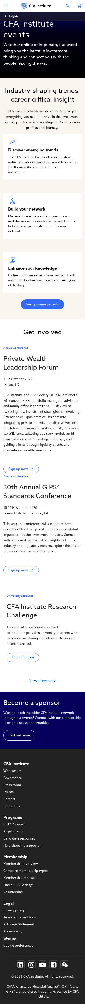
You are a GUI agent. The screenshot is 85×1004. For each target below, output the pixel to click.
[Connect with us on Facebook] (53, 964)
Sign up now (18, 469)
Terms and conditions (19, 917)
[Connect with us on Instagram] (31, 964)
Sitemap (9, 938)
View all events (40, 681)
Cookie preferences (18, 945)
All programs (13, 831)
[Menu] (6, 6)
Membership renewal (19, 878)
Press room (12, 785)
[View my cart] (79, 6)
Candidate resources (19, 838)
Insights (13, 16)
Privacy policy (14, 910)
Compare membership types (25, 871)
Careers (9, 799)
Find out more (23, 657)
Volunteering (13, 892)
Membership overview (20, 864)
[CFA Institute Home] (36, 6)
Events (8, 792)
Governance (12, 778)
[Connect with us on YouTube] (42, 964)
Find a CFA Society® (18, 885)
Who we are (12, 771)
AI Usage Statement (18, 924)
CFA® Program (14, 824)
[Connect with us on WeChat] (64, 964)
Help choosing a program (22, 845)
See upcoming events (42, 304)
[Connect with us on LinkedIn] (20, 964)
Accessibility (12, 931)
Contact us (11, 806)
